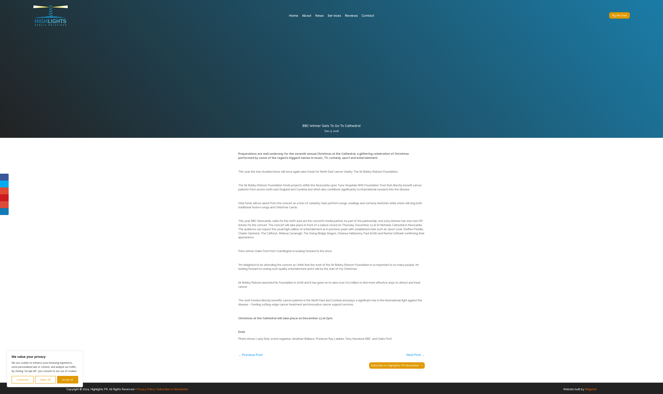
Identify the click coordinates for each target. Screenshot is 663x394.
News (319, 16)
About (306, 16)
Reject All (45, 379)
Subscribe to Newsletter (172, 389)
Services (334, 16)
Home (293, 16)
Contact (368, 16)
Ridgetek (591, 389)
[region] (45, 369)
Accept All (67, 379)
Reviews (351, 16)
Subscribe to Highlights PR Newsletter (395, 365)
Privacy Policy (146, 389)
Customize (23, 379)
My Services (619, 15)
